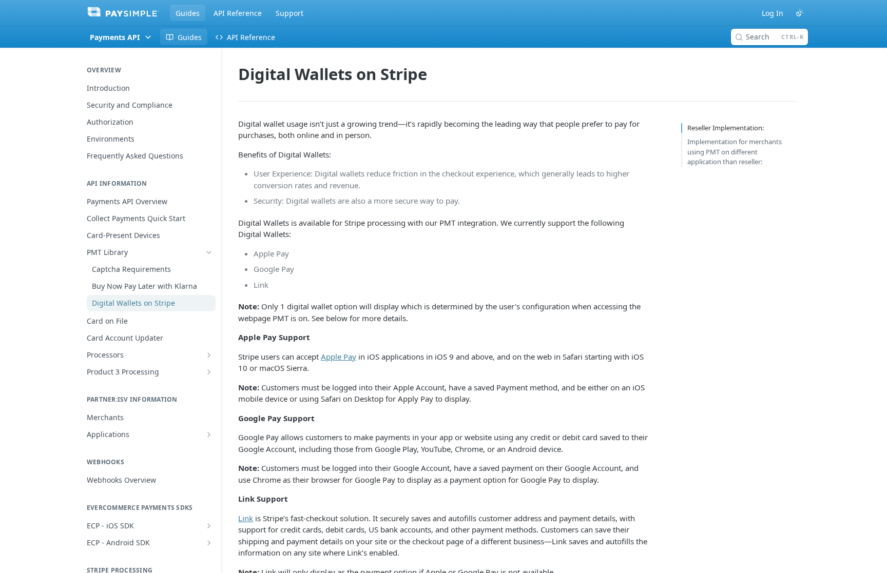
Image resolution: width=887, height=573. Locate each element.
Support (289, 13)
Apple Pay (338, 356)
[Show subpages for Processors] (209, 355)
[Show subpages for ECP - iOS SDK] (209, 526)
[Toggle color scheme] (800, 13)
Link (245, 518)
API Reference (238, 13)
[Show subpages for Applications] (209, 434)
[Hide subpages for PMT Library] (209, 252)
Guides (188, 13)
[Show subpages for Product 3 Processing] (209, 372)
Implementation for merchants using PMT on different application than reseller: (734, 151)
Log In (772, 13)
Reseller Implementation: (725, 127)
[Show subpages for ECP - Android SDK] (209, 543)
